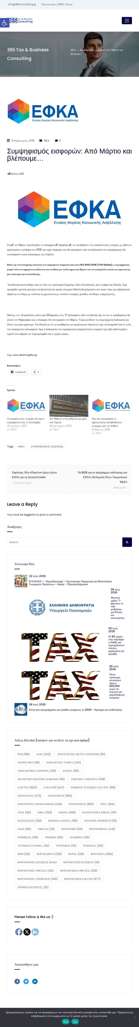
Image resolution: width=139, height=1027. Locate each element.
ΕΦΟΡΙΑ (67, 812)
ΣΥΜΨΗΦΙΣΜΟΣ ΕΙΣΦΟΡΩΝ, (47, 446)
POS (24, 754)
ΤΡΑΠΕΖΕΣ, (93, 845)
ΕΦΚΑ (21, 446)
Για (8, 245)
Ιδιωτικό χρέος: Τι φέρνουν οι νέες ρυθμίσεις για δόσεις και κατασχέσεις (118, 608)
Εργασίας (63, 245)
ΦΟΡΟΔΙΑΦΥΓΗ (49, 854)
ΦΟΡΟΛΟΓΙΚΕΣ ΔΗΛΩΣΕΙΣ (37, 862)
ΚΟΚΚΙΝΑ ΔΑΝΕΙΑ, (63, 821)
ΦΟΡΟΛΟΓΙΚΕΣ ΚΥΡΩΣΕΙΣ (81, 862)
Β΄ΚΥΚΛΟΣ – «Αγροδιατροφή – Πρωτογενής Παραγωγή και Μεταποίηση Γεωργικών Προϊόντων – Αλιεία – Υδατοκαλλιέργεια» (70, 583)
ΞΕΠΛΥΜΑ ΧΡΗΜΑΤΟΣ (100, 821)
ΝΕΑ (46, 140)
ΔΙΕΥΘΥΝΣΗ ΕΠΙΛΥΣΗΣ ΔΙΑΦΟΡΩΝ (41, 779)
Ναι (66, 1021)
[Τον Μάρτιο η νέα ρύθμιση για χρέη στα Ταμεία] (68, 406)
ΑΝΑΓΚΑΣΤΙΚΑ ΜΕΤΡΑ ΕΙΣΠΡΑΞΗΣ (81, 754)
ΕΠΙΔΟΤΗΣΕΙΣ (60, 796)
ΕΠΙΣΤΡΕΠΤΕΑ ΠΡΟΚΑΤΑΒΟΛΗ (40, 804)
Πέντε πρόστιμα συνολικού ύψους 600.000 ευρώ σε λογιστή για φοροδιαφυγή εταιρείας (117, 686)
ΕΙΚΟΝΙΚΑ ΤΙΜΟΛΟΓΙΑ (88, 779)
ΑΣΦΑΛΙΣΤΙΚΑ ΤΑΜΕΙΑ (63, 762)
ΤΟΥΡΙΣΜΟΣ (66, 845)
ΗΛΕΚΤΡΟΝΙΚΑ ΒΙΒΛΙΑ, (99, 812)
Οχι (75, 1021)
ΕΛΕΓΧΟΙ (27, 787)
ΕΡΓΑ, (107, 804)
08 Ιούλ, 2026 (115, 591)
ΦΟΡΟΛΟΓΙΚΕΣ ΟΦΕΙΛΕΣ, (79, 870)
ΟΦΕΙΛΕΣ (46, 829)
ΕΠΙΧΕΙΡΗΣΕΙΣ (81, 804)
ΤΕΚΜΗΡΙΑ (80, 837)
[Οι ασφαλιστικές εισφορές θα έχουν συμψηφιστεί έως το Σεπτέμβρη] (26, 406)
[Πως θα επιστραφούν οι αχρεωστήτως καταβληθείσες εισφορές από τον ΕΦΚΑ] (111, 406)
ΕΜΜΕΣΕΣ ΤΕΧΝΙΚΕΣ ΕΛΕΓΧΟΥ (93, 787)
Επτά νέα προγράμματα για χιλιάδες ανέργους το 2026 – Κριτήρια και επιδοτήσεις (75, 710)
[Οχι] (134, 1017)
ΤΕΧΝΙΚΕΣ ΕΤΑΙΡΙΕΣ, (34, 845)
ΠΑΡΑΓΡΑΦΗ (72, 829)
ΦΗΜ (24, 854)
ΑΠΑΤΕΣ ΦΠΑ (29, 762)
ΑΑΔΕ (43, 754)
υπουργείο (49, 245)
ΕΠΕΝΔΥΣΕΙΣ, (29, 796)
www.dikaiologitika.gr (25, 354)
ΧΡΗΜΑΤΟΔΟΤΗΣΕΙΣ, (33, 887)
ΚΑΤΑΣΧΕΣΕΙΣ (30, 821)
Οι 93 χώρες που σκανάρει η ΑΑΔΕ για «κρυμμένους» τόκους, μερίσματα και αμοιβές (116, 645)
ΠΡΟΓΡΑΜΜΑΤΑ (102, 829)
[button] (4, 22)
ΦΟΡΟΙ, (76, 854)
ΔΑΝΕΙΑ (71, 771)
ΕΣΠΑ (24, 812)
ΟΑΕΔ (24, 829)
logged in (30, 514)
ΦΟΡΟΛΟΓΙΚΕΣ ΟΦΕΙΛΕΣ (36, 870)
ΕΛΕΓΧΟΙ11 (54, 787)
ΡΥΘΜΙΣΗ (54, 837)
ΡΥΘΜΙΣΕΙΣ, (28, 837)
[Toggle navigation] (127, 20)
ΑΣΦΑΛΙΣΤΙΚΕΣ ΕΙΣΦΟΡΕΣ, (37, 771)
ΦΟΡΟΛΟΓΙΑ (102, 854)
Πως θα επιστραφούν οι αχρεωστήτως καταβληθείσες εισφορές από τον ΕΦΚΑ (107, 422)
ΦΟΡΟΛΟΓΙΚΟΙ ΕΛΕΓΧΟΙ (82, 879)
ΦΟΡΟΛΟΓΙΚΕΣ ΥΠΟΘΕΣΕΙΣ (38, 879)
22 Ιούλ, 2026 (37, 576)
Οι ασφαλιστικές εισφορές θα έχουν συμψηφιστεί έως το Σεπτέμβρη (25, 420)
